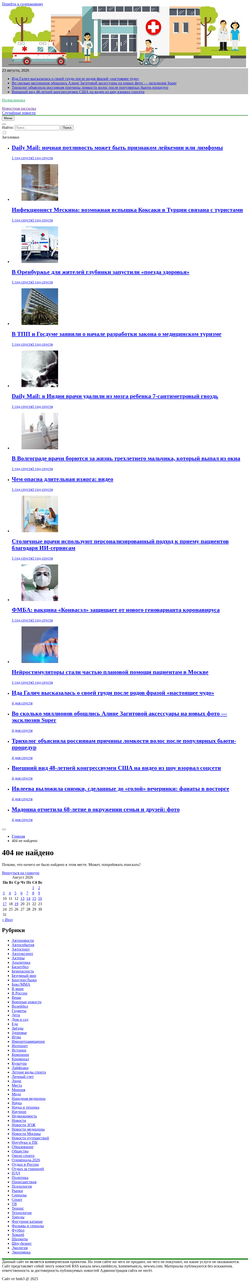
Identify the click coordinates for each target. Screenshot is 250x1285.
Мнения (18, 1090)
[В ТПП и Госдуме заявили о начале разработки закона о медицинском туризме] (39, 323)
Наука (17, 1103)
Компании (20, 1055)
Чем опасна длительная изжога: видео (62, 479)
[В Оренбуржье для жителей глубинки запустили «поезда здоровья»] (39, 262)
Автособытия (23, 945)
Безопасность (23, 971)
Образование (22, 1147)
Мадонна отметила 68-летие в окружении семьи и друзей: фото (96, 809)
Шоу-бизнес (22, 1243)
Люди (16, 1081)
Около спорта (23, 1156)
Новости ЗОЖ (23, 1125)
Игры (16, 1037)
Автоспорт (21, 949)
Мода (16, 1094)
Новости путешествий (30, 1138)
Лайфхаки (20, 1068)
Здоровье (19, 1033)
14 (28, 898)
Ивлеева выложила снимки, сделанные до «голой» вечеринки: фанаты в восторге (120, 788)
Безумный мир (24, 976)
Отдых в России (25, 1164)
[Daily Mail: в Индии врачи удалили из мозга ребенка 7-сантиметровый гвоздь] (39, 386)
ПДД (16, 1173)
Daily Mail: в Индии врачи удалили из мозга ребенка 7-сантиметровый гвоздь (115, 396)
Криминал (20, 1059)
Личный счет (23, 1076)
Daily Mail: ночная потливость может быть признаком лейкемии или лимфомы (117, 147)
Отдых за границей (28, 1169)
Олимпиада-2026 (26, 1160)
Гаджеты (19, 1011)
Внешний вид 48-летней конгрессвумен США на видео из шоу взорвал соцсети (78, 92)
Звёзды (17, 1028)
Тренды (18, 1217)
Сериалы (19, 1195)
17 (5, 904)
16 (40, 898)
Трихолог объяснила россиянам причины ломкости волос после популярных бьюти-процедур (90, 87)
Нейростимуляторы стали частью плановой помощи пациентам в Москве (110, 672)
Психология (22, 1186)
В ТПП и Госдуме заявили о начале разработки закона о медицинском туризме (116, 334)
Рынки (17, 1191)
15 (34, 898)
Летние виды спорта (29, 1072)
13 (22, 898)
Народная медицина (28, 1098)
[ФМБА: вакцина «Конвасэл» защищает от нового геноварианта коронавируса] (39, 600)
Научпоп (19, 1112)
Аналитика (21, 962)
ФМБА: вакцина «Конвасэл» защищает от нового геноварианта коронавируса (116, 610)
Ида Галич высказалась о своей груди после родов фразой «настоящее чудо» (75, 79)
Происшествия (24, 1182)
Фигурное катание (27, 1221)
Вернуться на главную (20, 873)
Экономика (21, 1252)
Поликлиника (13, 100)
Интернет (20, 1046)
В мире (18, 989)
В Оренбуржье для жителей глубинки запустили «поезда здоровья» (100, 272)
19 (16, 904)
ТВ (14, 1204)
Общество (20, 1151)
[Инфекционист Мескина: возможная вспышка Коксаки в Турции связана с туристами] (39, 199)
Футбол (18, 1230)
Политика (20, 1177)
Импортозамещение (28, 1041)
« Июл (7, 920)
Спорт (17, 1199)
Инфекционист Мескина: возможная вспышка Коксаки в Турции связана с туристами (127, 210)
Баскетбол (20, 967)
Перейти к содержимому (22, 4)
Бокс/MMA (21, 984)
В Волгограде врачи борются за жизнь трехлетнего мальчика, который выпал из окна (126, 458)
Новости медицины (28, 1129)
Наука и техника (25, 1107)
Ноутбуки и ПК (25, 1142)
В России (19, 993)
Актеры (18, 958)
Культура (19, 1063)
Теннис (18, 1208)
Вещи (16, 997)
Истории (19, 1050)
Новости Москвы (26, 1134)
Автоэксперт (22, 954)
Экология (20, 1248)
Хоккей (18, 1235)
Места (17, 1085)
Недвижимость (24, 1116)
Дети (16, 1015)
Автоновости (23, 940)
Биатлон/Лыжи (24, 980)
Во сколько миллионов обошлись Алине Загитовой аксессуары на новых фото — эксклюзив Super (94, 83)
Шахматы (20, 1239)
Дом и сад (20, 1019)
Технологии (22, 1213)
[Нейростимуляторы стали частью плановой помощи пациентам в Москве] (39, 662)
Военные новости (27, 1002)
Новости (19, 1120)
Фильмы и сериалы (28, 1226)
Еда (15, 1024)
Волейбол (20, 1006)
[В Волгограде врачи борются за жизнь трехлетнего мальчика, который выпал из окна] (39, 448)
